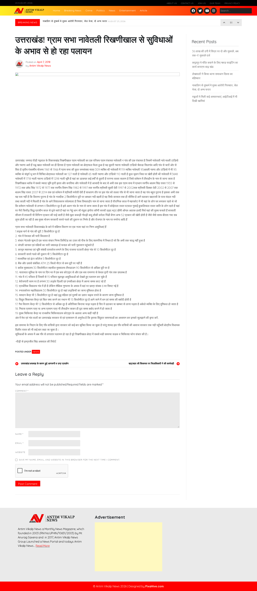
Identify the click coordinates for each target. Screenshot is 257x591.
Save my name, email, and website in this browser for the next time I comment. (69, 459)
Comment (21, 391)
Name (19, 434)
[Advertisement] (128, 546)
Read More (43, 545)
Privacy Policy (232, 3)
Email (19, 443)
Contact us (187, 3)
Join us (202, 3)
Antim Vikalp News (40, 65)
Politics (101, 10)
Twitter (200, 11)
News (112, 10)
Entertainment (127, 10)
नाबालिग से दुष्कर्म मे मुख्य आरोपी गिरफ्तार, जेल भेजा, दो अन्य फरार (84, 22)
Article (143, 10)
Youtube (207, 11)
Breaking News (72, 10)
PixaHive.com (154, 586)
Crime (88, 10)
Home (56, 10)
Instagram (214, 11)
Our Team (215, 3)
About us (172, 3)
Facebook (193, 11)
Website (20, 452)
